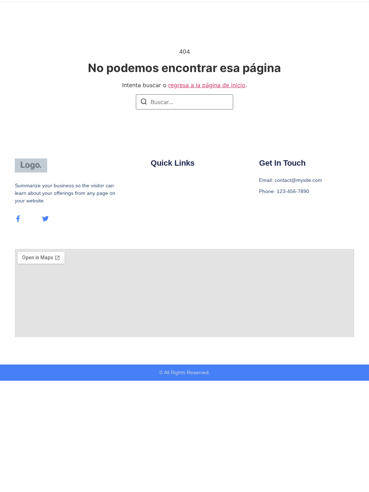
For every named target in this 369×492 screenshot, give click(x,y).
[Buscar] (143, 102)
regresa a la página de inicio (206, 85)
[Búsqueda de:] (184, 101)
